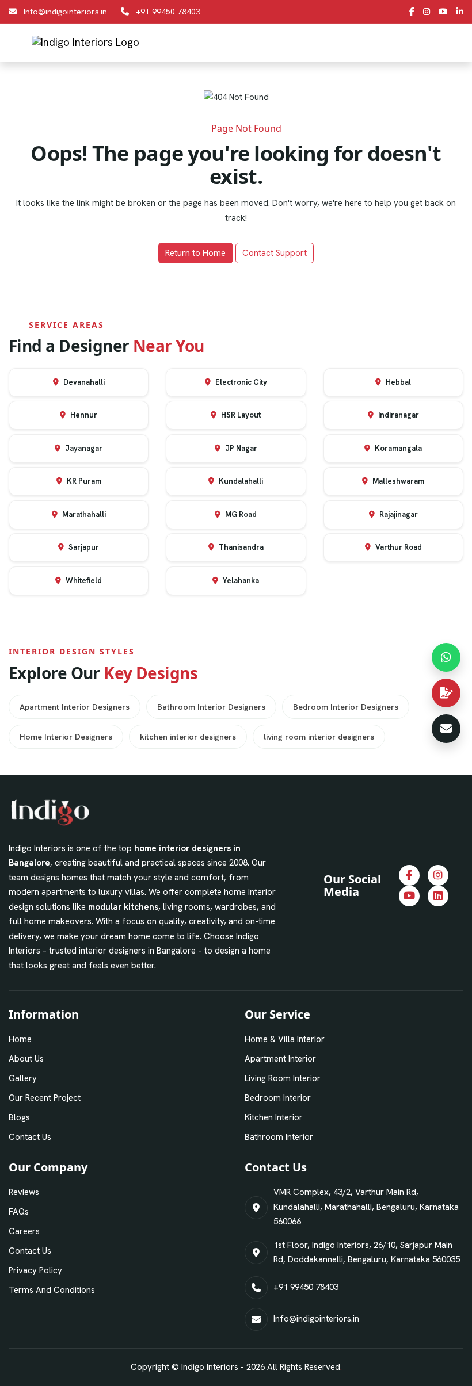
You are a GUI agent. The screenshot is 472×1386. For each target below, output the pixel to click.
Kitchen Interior (274, 1117)
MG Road (240, 514)
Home (20, 1039)
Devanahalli (83, 382)
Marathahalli (83, 514)
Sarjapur (83, 547)
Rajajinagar (398, 514)
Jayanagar (82, 448)
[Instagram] (426, 11)
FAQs (19, 1211)
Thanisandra (240, 547)
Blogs (19, 1117)
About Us (26, 1059)
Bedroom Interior (278, 1098)
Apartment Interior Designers (75, 707)
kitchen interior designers (188, 737)
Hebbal (397, 382)
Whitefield (83, 580)
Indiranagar (397, 415)
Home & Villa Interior (285, 1039)
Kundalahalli (240, 481)
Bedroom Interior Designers (345, 707)
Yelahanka (240, 580)
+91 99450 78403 (168, 11)
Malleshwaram (397, 481)
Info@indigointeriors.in (65, 11)
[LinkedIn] (459, 11)
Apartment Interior (280, 1059)
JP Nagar (240, 448)
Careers (24, 1231)
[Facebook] (411, 11)
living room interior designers (319, 737)
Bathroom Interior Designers (211, 707)
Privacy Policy (35, 1270)
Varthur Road (398, 547)
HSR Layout (240, 415)
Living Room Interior (283, 1078)
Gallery (23, 1078)
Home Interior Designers (66, 737)
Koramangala (397, 448)
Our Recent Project (45, 1098)
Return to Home (195, 253)
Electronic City (240, 382)
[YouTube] (443, 11)
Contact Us (30, 1137)
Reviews (24, 1192)
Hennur (82, 415)
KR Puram (83, 481)
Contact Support (274, 253)
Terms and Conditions (52, 1290)
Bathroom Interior (279, 1137)
